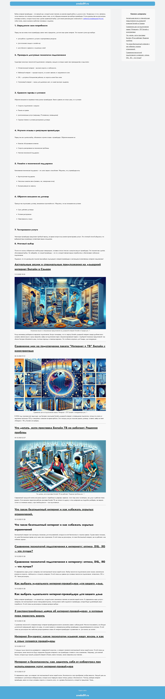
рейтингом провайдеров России (93, 19)
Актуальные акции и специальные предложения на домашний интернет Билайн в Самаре (138, 21)
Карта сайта (82, 690)
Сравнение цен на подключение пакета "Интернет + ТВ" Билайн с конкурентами (137, 29)
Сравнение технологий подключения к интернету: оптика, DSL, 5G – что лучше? (138, 55)
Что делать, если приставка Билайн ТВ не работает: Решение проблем (137, 38)
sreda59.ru (82, 3)
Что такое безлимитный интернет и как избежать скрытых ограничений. (138, 46)
